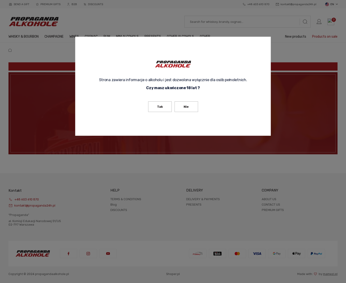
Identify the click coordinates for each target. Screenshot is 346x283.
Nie (186, 106)
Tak (160, 106)
